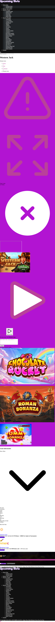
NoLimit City (9, 43)
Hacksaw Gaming (10, 42)
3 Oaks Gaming (9, 21)
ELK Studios (9, 39)
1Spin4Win (8, 19)
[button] (15, 262)
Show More (2, 451)
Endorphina (8, 41)
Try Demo (2, 385)
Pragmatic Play (9, 47)
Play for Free (9, 334)
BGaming (8, 38)
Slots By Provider (7, 17)
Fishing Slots (9, 12)
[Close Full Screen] (27, 240)
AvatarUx (8, 32)
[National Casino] (4, 533)
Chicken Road (9, 7)
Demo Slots (5, 5)
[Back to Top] (0, 621)
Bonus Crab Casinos (7, 8)
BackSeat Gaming (10, 33)
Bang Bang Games (10, 34)
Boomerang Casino (4, 547)
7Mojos (7, 24)
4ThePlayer (8, 23)
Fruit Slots (8, 14)
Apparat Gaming (9, 30)
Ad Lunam (8, 26)
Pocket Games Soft (10, 46)
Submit (2, 345)
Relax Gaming (9, 48)
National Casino (3, 534)
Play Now (2, 537)
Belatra (7, 37)
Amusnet (8, 29)
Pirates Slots (8, 16)
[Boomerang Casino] (4, 546)
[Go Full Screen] (27, 182)
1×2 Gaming (8, 20)
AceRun (8, 25)
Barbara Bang (9, 35)
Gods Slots (8, 15)
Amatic (7, 28)
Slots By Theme (6, 10)
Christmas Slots (9, 11)
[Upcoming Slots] (10, 2)
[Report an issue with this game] (27, 127)
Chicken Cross (9, 6)
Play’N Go (8, 45)
